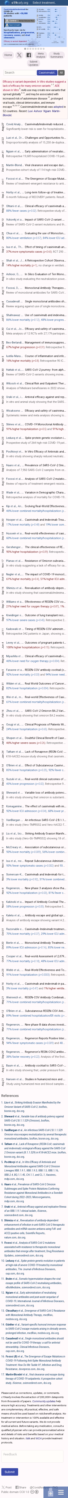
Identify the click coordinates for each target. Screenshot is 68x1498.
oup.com (10, 1273)
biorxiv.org (9, 1110)
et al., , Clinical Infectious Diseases (35, 1342)
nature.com (10, 1237)
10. (3, 1260)
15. (3, 1338)
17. (3, 1374)
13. (3, 1310)
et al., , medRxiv (36, 1329)
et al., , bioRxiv (35, 1134)
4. (2, 1144)
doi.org (20, 1110)
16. (3, 1356)
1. (2, 1102)
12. (3, 1292)
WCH (39, 1438)
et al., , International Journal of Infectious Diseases (35, 1297)
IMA (28, 1438)
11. (3, 1278)
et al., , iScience (35, 1378)
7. (2, 1206)
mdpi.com (9, 1178)
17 (18, 106)
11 (24, 93)
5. (2, 1162)
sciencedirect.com (14, 1215)
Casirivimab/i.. (47, 72)
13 (16, 106)
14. (3, 1324)
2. (2, 1116)
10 (13, 106)
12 (49, 97)
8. (2, 1220)
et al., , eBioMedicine (34, 1283)
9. (2, 1242)
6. (2, 1184)
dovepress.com (27, 1369)
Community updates (44, 1401)
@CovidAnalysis (40, 1487)
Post (9, 1487)
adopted (58, 106)
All (61, 72)
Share (22, 1487)
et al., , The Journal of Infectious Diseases (35, 1265)
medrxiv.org (12, 1319)
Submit (10, 1472)
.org (20, 3)
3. (2, 1130)
